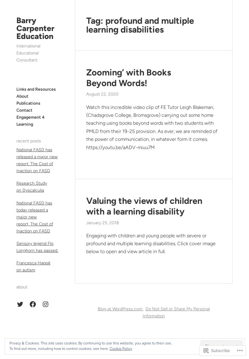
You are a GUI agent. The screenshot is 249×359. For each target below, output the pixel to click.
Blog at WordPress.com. (120, 309)
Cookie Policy (121, 349)
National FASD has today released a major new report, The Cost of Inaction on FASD (34, 217)
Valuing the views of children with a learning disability (144, 206)
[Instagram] (45, 304)
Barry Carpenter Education (35, 28)
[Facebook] (32, 304)
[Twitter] (20, 304)
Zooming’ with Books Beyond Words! (128, 77)
